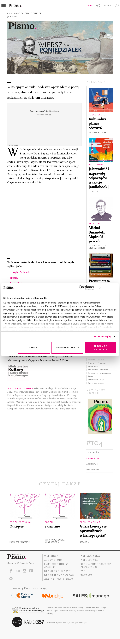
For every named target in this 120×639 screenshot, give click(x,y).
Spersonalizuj (65, 347)
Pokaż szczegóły (102, 336)
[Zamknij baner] (108, 288)
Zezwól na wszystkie (100, 348)
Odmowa (34, 347)
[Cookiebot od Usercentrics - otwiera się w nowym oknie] (81, 287)
